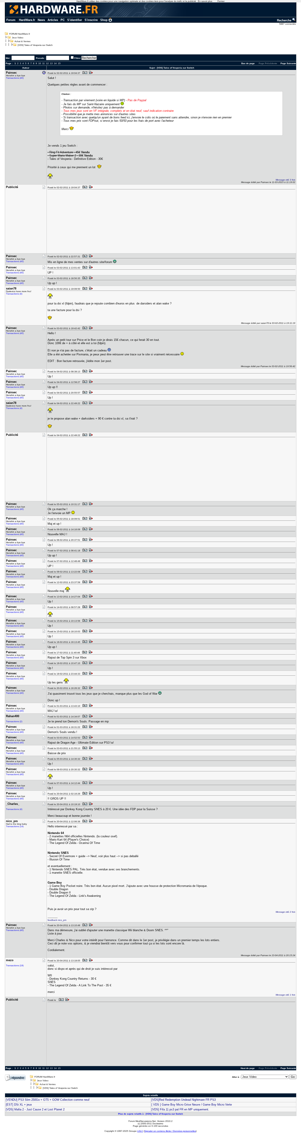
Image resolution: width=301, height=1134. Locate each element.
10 (39, 63)
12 (47, 63)
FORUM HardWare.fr (19, 34)
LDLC (140, 1131)
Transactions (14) (15, 826)
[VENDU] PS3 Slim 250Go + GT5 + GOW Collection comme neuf (47, 1099)
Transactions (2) (14, 721)
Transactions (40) (15, 78)
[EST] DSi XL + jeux (19, 1104)
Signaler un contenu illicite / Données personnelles (170, 1131)
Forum (10, 20)
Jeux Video (17, 37)
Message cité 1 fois (285, 995)
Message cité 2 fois (285, 912)
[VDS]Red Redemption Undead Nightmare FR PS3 (183, 1099)
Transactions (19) (15, 965)
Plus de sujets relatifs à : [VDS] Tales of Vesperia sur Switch (150, 1114)
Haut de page (248, 1068)
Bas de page (248, 63)
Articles (53, 20)
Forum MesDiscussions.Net (142, 1121)
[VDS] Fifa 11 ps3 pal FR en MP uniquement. (180, 1109)
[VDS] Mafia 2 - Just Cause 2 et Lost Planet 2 (35, 1109)
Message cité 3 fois (285, 180)
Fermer (221, 1)
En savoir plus (205, 1)
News (41, 20)
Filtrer (77, 58)
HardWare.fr (27, 20)
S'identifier (74, 20)
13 (51, 63)
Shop (104, 20)
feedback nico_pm (57, 920)
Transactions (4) (14, 294)
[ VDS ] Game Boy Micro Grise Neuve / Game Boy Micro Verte (191, 1104)
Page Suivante (288, 63)
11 (43, 63)
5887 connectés (287, 24)
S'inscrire (91, 20)
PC (63, 20)
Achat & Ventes (22, 41)
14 (55, 63)
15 (59, 63)
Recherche (284, 20)
